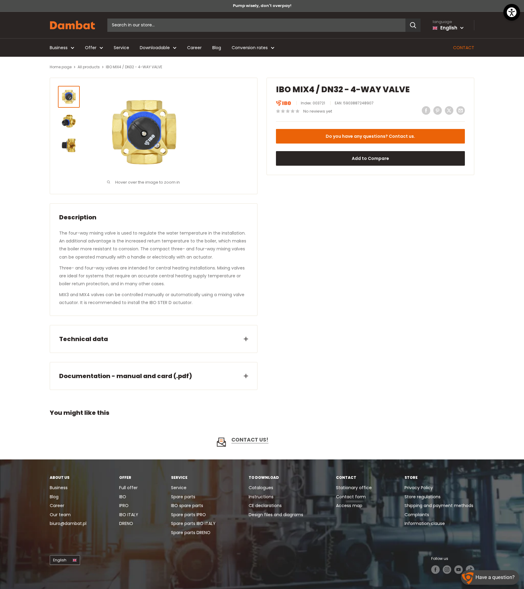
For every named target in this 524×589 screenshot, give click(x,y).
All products (89, 66)
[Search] (413, 25)
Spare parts (183, 497)
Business (59, 48)
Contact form (351, 497)
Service (121, 48)
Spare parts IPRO (188, 515)
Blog (216, 48)
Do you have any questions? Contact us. (370, 136)
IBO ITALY (128, 515)
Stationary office (354, 488)
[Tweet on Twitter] (449, 110)
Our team (60, 515)
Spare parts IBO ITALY (193, 523)
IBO (122, 497)
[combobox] (256, 25)
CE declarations (265, 506)
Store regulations (423, 497)
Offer (90, 48)
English (59, 560)
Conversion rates (250, 48)
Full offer (128, 488)
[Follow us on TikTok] (470, 569)
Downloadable (155, 48)
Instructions (261, 497)
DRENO (126, 523)
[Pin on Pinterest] (437, 110)
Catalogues (261, 488)
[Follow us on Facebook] (435, 569)
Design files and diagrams (276, 515)
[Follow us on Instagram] (447, 569)
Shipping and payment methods (439, 506)
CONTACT (463, 48)
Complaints (417, 515)
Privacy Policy (419, 488)
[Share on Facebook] (426, 110)
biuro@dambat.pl (68, 523)
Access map (349, 506)
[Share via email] (460, 110)
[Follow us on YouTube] (458, 569)
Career (194, 48)
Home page (61, 66)
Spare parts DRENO (190, 533)
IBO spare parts (187, 506)
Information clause (425, 523)
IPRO (124, 506)
